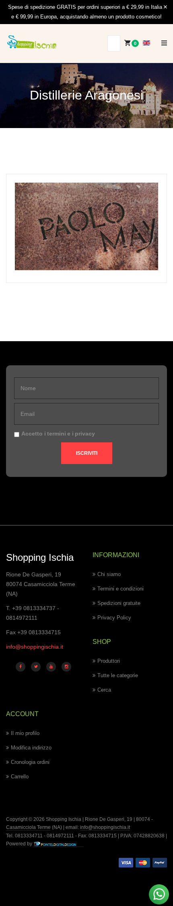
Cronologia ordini (30, 762)
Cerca (104, 690)
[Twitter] (36, 667)
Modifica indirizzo (31, 748)
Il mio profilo (25, 733)
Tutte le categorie (117, 675)
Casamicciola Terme (28, 827)
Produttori (108, 661)
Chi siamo (109, 574)
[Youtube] (51, 667)
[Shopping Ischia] (31, 42)
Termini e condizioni (120, 589)
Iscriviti (86, 453)
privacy (85, 433)
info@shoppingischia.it (34, 646)
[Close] (165, 7)
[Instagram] (66, 667)
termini (56, 433)
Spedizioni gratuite (118, 603)
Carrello (20, 777)
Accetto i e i (58, 433)
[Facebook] (20, 667)
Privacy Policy (114, 618)
